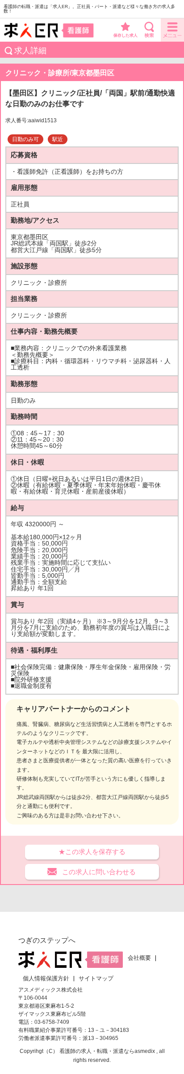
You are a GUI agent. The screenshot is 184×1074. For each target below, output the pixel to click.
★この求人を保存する (92, 851)
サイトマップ (96, 978)
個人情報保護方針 (46, 978)
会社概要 (139, 958)
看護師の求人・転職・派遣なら (96, 1051)
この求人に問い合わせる (99, 872)
